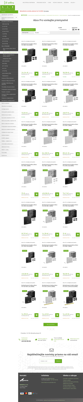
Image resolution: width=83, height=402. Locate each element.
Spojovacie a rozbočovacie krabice (37, 15)
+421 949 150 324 (26, 341)
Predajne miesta (41, 2)
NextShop (45, 400)
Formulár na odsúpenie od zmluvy (70, 378)
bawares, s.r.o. (24, 384)
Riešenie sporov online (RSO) (69, 388)
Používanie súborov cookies (69, 386)
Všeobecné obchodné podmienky (70, 381)
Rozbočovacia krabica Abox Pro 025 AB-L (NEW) (49, 205)
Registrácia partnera (29, 2)
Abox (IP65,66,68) (63, 15)
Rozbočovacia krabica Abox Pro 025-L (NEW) (49, 44)
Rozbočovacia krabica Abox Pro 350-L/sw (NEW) (29, 205)
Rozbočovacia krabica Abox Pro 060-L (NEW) (49, 84)
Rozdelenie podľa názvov (53, 15)
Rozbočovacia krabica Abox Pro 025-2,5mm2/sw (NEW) (70, 286)
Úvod (25, 15)
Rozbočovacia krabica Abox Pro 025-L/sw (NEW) (29, 84)
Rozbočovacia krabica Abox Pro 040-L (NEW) (70, 245)
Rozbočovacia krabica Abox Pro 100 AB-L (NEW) (29, 124)
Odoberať (58, 361)
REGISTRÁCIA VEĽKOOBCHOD (48, 382)
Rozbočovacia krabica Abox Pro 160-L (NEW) (49, 165)
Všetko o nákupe (57, 2)
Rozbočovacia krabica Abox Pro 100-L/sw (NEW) (70, 205)
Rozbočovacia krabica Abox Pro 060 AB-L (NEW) (70, 84)
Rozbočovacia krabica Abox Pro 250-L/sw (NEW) (70, 165)
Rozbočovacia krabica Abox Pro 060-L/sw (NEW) (29, 44)
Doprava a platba (67, 380)
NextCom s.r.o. (62, 400)
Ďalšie (73, 2)
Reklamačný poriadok (68, 383)
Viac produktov (51, 324)
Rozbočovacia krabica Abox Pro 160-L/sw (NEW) (29, 245)
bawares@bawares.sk (49, 378)
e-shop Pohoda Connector (53, 400)
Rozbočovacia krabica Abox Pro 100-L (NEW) (29, 165)
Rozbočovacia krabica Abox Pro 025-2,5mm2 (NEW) (49, 286)
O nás (49, 2)
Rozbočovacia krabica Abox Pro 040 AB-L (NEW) (49, 245)
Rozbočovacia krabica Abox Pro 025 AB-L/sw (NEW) (29, 286)
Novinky (3, 11)
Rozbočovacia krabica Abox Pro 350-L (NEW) (70, 124)
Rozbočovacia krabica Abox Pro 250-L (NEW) (49, 124)
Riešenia (66, 2)
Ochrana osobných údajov (69, 385)
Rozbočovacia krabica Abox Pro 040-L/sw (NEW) (70, 44)
